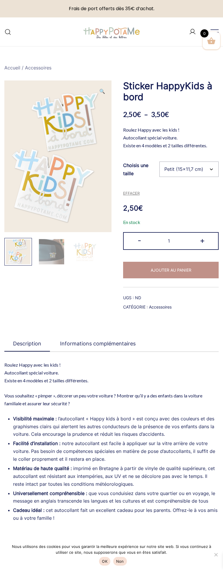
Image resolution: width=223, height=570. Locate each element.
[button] (102, 91)
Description (27, 343)
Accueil (12, 68)
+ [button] (202, 240)
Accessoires (38, 68)
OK (104, 561)
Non (120, 561)
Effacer (131, 193)
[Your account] (192, 32)
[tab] (27, 344)
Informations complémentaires (98, 343)
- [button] (139, 240)
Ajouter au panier (171, 270)
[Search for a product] (8, 32)
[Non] (216, 555)
